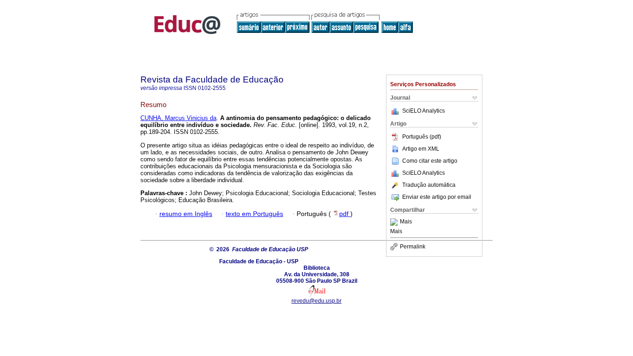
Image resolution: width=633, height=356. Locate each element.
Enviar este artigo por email (436, 197)
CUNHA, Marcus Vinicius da (178, 117)
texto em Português (254, 213)
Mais (406, 222)
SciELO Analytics (423, 111)
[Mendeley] (395, 222)
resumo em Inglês (185, 213)
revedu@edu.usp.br (316, 301)
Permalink (412, 246)
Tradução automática (429, 185)
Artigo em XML (420, 149)
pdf (344, 213)
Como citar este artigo (429, 161)
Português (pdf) (421, 137)
